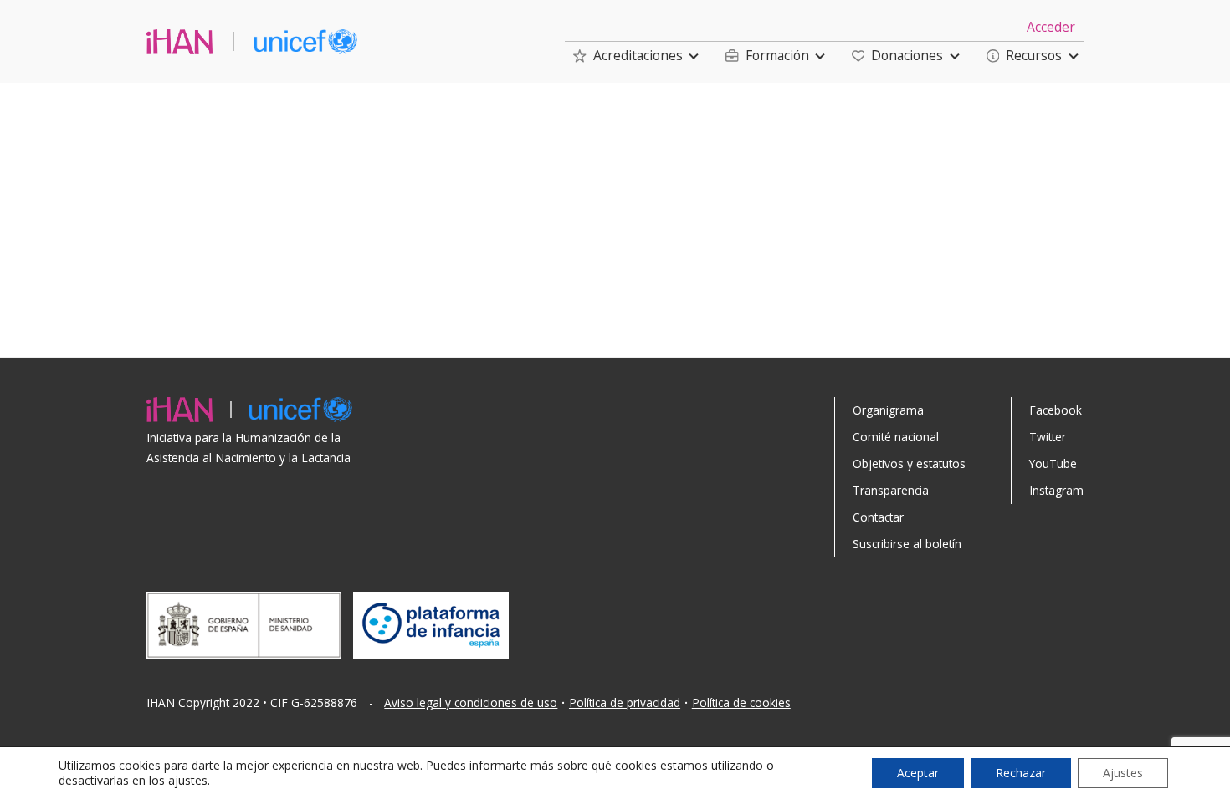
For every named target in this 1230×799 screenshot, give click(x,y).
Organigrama (888, 410)
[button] (628, 55)
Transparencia (891, 490)
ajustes (188, 780)
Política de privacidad (624, 702)
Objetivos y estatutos (909, 463)
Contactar (878, 517)
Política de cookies (741, 702)
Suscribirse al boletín (907, 544)
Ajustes (1123, 773)
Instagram (1056, 490)
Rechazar (1021, 773)
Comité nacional (896, 437)
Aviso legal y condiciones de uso (470, 702)
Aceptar (918, 773)
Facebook (1055, 410)
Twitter (1047, 437)
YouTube (1053, 463)
